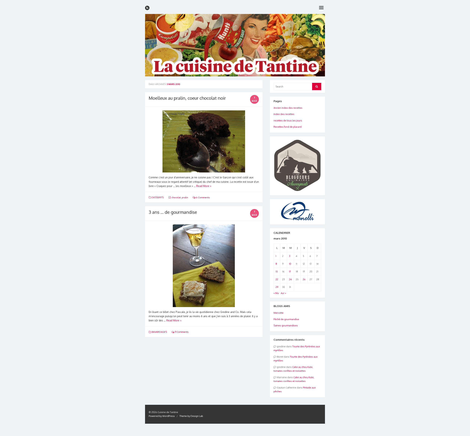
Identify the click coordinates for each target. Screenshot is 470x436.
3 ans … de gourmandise (173, 212)
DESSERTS (158, 197)
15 (277, 271)
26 (304, 279)
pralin (185, 197)
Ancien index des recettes (288, 107)
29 (277, 287)
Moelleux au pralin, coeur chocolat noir (187, 98)
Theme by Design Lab (191, 416)
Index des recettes (284, 114)
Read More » (203, 186)
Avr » (283, 293)
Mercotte (278, 312)
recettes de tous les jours (288, 120)
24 (290, 279)
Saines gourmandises (286, 325)
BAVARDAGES (159, 331)
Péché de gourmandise (286, 319)
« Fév (276, 293)
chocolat (176, 197)
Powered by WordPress (162, 416)
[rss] (147, 8)
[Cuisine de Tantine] (235, 45)
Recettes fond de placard (287, 126)
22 (277, 279)
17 (290, 271)
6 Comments (202, 197)
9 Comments (181, 331)
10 (290, 263)
